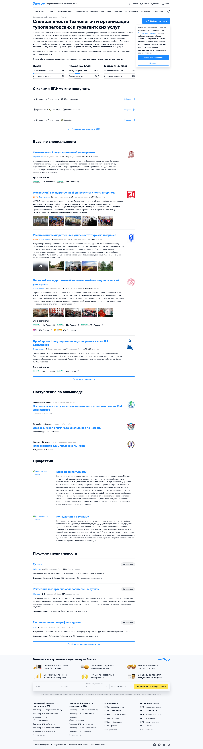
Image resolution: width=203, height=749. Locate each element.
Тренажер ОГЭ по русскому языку (83, 710)
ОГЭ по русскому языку (150, 707)
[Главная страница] (39, 3)
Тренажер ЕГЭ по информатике (46, 728)
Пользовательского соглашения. (151, 694)
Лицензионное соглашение (65, 745)
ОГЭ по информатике (149, 722)
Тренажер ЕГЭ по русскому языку (47, 710)
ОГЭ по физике (146, 726)
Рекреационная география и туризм (57, 622)
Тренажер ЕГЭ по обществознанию (40, 718)
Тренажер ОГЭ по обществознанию (76, 718)
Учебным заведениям (42, 745)
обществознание (70, 99)
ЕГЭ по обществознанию (115, 714)
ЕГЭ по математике (112, 711)
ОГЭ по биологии (147, 718)
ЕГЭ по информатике (113, 722)
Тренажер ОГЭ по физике (80, 731)
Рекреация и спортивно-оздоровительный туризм (66, 589)
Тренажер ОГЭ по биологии (81, 724)
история (39, 99)
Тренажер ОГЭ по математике (81, 713)
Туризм (38, 564)
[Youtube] (164, 744)
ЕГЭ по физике (110, 726)
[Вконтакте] (154, 744)
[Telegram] (159, 744)
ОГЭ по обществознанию (151, 714)
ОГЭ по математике (148, 711)
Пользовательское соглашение (91, 745)
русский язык (53, 99)
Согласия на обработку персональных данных (109, 694)
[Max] (168, 744)
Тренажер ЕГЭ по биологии (45, 724)
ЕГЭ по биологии (111, 718)
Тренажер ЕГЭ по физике (44, 731)
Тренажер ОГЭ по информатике (82, 728)
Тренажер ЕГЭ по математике (45, 713)
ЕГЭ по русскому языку (114, 707)
